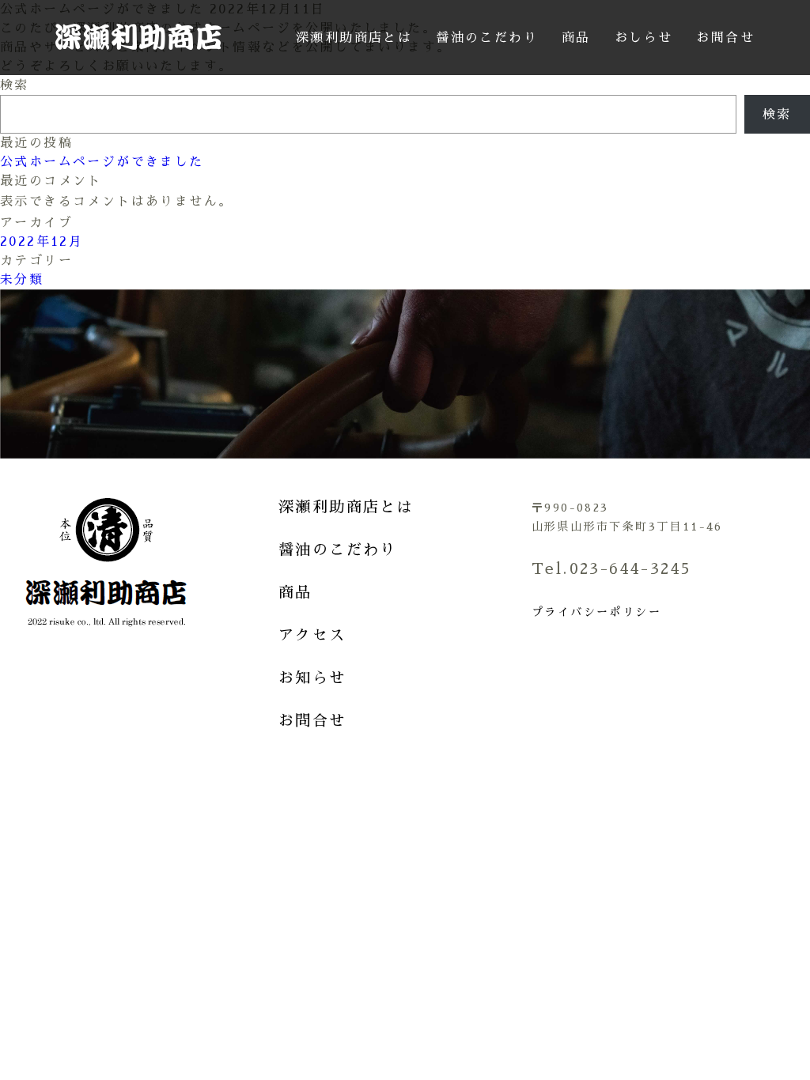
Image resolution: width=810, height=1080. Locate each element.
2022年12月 (41, 242)
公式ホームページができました (102, 162)
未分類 (22, 280)
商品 (576, 38)
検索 (14, 85)
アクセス (312, 635)
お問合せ (725, 38)
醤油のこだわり (487, 38)
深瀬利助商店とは (354, 38)
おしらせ (644, 38)
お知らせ (312, 677)
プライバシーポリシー (596, 611)
